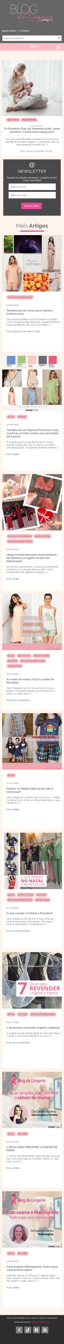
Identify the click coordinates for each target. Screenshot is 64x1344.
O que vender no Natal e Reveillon (29, 913)
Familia (22, 416)
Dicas (11, 416)
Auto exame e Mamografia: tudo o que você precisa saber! (32, 1268)
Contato (24, 30)
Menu (34, 46)
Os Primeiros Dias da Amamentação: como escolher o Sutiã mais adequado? (32, 130)
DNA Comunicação (40, 1322)
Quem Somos (9, 30)
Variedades (15, 666)
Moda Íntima (29, 120)
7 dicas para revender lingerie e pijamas (33, 1027)
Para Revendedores (20, 297)
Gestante (13, 120)
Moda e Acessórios (19, 536)
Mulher (12, 661)
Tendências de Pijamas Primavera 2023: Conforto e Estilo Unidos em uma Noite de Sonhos (32, 433)
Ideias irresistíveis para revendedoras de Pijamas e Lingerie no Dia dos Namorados (31, 558)
